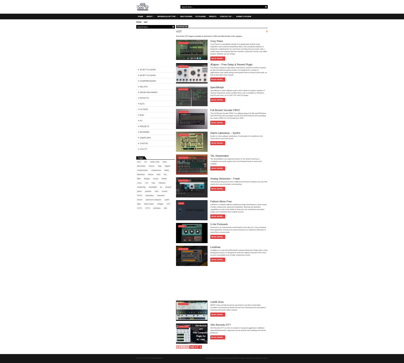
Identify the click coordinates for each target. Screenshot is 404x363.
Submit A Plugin (243, 16)
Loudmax (215, 247)
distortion (141, 174)
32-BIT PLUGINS (183, 112)
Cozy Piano (216, 41)
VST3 (147, 208)
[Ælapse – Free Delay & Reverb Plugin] (192, 73)
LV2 (146, 183)
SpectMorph (217, 87)
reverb (164, 191)
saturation (149, 195)
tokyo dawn (149, 204)
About (149, 16)
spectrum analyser (153, 200)
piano (139, 191)
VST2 (139, 208)
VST (168, 204)
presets (148, 191)
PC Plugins (201, 16)
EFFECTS (144, 98)
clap (159, 166)
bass (165, 162)
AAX (139, 162)
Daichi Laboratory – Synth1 (225, 133)
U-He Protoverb (219, 224)
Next (195, 347)
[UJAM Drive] (192, 311)
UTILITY (143, 149)
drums (150, 174)
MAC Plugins (186, 16)
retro (157, 191)
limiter (164, 179)
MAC (142, 115)
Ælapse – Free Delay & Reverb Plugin (231, 64)
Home (140, 16)
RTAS (139, 195)
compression (142, 170)
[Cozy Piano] (192, 50)
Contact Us (225, 16)
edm (158, 174)
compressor (156, 170)
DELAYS (144, 86)
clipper (167, 166)
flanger (147, 179)
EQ (165, 174)
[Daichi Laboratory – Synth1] (192, 142)
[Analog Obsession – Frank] (192, 187)
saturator (161, 195)
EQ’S (142, 104)
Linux (139, 183)
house (155, 179)
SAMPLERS (145, 138)
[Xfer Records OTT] (192, 333)
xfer (165, 208)
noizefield (153, 187)
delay (166, 170)
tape (139, 204)
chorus (151, 166)
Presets (212, 16)
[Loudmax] (192, 256)
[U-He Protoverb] (192, 233)
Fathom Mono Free (221, 201)
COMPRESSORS (183, 326)
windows (157, 208)
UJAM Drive (217, 302)
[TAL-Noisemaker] (192, 164)
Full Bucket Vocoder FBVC (225, 110)
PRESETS (144, 126)
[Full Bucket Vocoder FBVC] (192, 119)
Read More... (217, 58)
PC (141, 121)
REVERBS (181, 226)
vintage (160, 204)
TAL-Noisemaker (219, 155)
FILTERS (144, 109)
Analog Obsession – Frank (225, 178)
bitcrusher (141, 166)
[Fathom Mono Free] (192, 210)
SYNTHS (181, 203)
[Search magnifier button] (266, 7)
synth (167, 200)
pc (161, 187)
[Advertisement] (222, 283)
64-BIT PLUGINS (183, 43)
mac (153, 183)
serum (139, 200)
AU (145, 162)
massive (162, 183)
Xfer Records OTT (220, 324)
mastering (141, 187)
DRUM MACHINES (148, 92)
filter (139, 179)
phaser (168, 187)
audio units (154, 162)
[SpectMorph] (192, 96)
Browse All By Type (166, 16)
